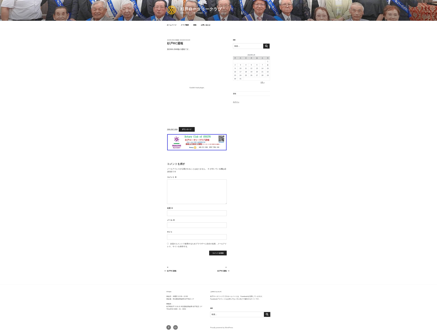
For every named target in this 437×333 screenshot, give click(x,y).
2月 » (262, 82)
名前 (170, 208)
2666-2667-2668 (172, 129)
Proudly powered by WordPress (221, 327)
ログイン (236, 102)
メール (171, 220)
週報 (194, 25)
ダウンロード (187, 129)
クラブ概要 (185, 25)
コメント (172, 177)
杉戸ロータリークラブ (201, 9)
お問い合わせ (205, 25)
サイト (170, 232)
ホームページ (171, 25)
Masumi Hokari (185, 40)
